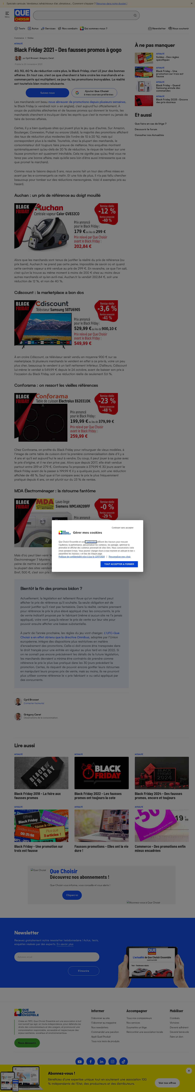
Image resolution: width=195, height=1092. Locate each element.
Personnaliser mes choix (120, 557)
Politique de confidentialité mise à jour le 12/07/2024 (82, 557)
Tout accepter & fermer (119, 564)
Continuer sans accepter (122, 528)
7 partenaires (91, 542)
